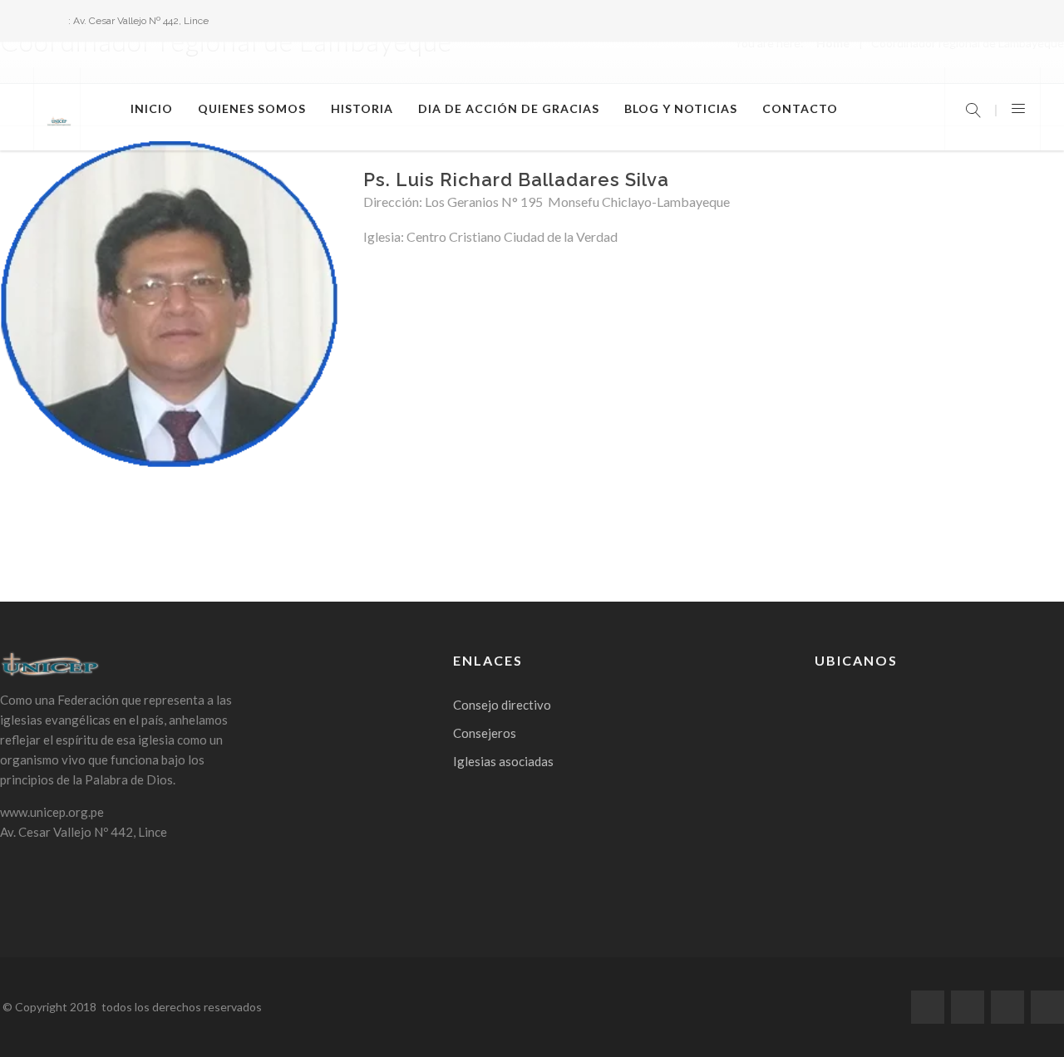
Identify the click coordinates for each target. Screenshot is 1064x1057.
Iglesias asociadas (503, 761)
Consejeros (484, 732)
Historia (362, 108)
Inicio (152, 108)
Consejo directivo (502, 704)
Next (363, 317)
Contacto (800, 108)
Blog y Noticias (680, 108)
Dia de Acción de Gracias (508, 108)
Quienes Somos (252, 108)
